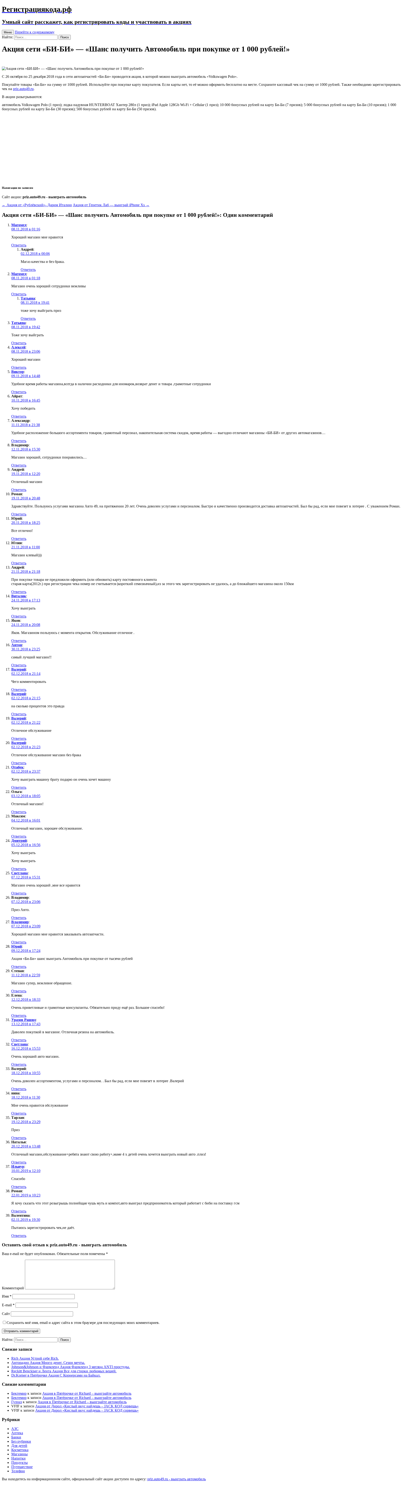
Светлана (19, 873)
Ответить (18, 245)
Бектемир (19, 1393)
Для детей (19, 1446)
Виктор (17, 372)
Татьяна (28, 298)
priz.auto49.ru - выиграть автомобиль (176, 1479)
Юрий (16, 946)
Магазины (19, 1454)
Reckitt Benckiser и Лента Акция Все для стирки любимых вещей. (64, 1371)
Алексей (18, 347)
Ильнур (17, 1166)
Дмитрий (19, 841)
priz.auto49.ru (23, 89)
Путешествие (22, 1467)
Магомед (18, 225)
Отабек (17, 767)
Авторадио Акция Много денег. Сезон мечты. (48, 1363)
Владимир (20, 922)
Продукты (19, 1463)
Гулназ (16, 1402)
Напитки (18, 1458)
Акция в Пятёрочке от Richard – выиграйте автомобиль (86, 1393)
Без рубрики (21, 1441)
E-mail (8, 1305)
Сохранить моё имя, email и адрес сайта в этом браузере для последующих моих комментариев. (83, 1323)
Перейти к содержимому (35, 32)
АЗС (15, 1429)
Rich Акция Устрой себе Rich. (35, 1358)
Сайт (6, 1314)
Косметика (19, 1450)
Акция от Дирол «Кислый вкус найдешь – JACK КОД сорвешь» (87, 1406)
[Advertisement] (203, 148)
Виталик (18, 596)
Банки (16, 1437)
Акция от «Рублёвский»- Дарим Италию (37, 205)
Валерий (18, 669)
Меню (8, 32)
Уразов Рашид (23, 1020)
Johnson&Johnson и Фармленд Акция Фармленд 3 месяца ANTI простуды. (70, 1367)
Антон (16, 645)
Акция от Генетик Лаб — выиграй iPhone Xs (111, 205)
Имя (7, 1296)
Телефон (18, 1471)
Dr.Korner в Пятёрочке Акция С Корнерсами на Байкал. (56, 1375)
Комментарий (13, 1288)
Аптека (17, 1433)
